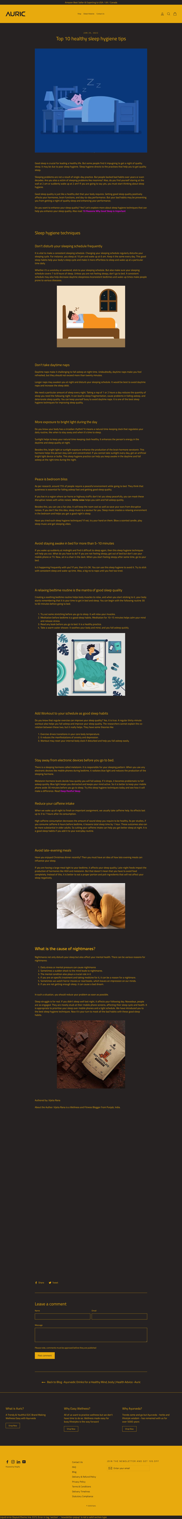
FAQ (74, 1467)
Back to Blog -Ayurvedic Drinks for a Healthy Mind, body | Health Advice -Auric (93, 1382)
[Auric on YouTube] (24, 1462)
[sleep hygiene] (91, 1054)
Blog (74, 1472)
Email (94, 1310)
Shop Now (13, 1425)
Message (39, 1325)
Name (37, 1310)
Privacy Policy (78, 1481)
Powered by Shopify (13, 1466)
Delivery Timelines (81, 1491)
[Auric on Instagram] (13, 1462)
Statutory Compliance (82, 1496)
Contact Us (100, 13)
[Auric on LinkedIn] (18, 1462)
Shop (79, 13)
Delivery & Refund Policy (84, 1476)
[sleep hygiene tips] (91, 316)
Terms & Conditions (81, 1486)
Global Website (88, 13)
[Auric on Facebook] (7, 1462)
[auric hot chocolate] (91, 664)
